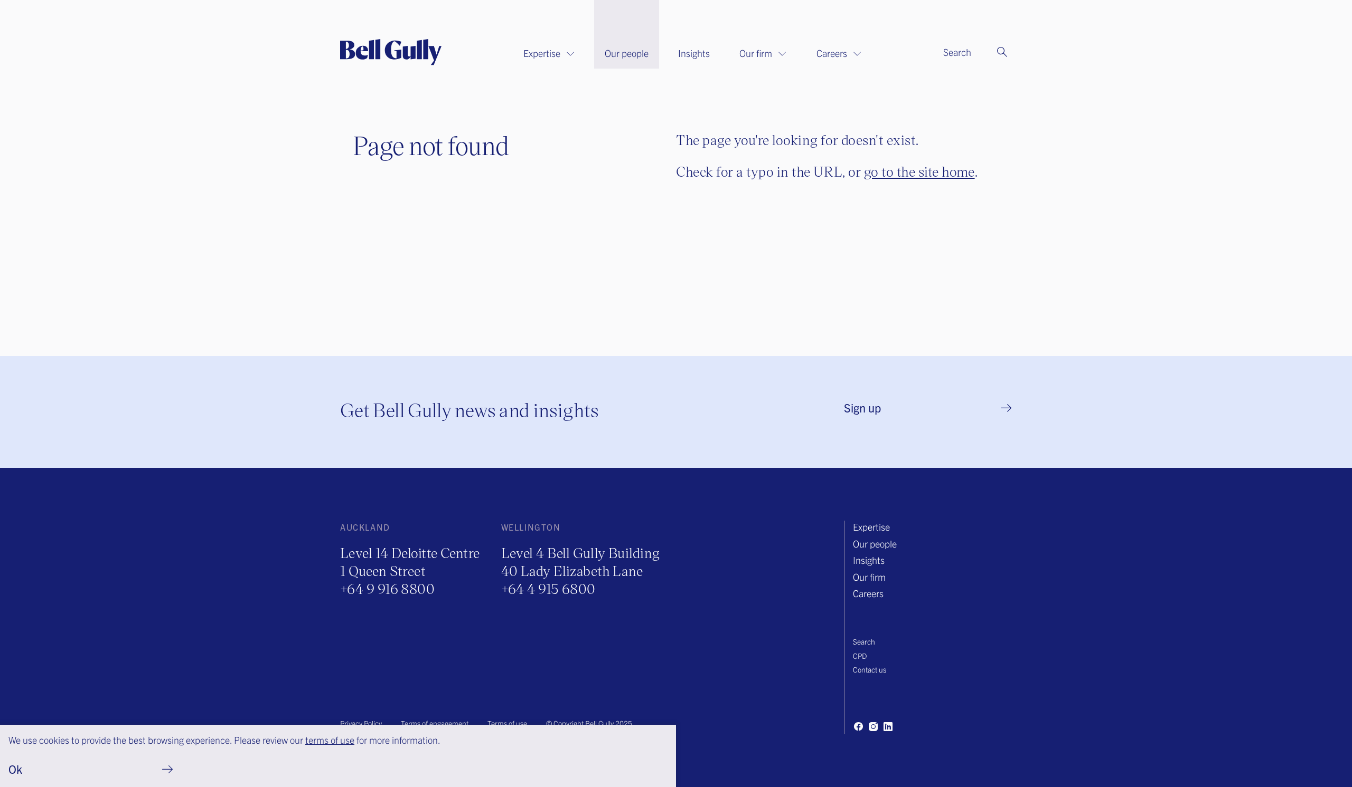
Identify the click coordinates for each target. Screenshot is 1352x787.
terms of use (329, 740)
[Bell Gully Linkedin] (887, 726)
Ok (15, 769)
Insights (694, 53)
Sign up (862, 407)
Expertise (541, 53)
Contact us (869, 669)
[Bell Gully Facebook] (858, 726)
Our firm (755, 53)
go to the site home (919, 171)
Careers (831, 53)
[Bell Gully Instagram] (873, 726)
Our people (627, 53)
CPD (860, 655)
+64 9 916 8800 (387, 588)
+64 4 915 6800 (548, 588)
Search (864, 641)
